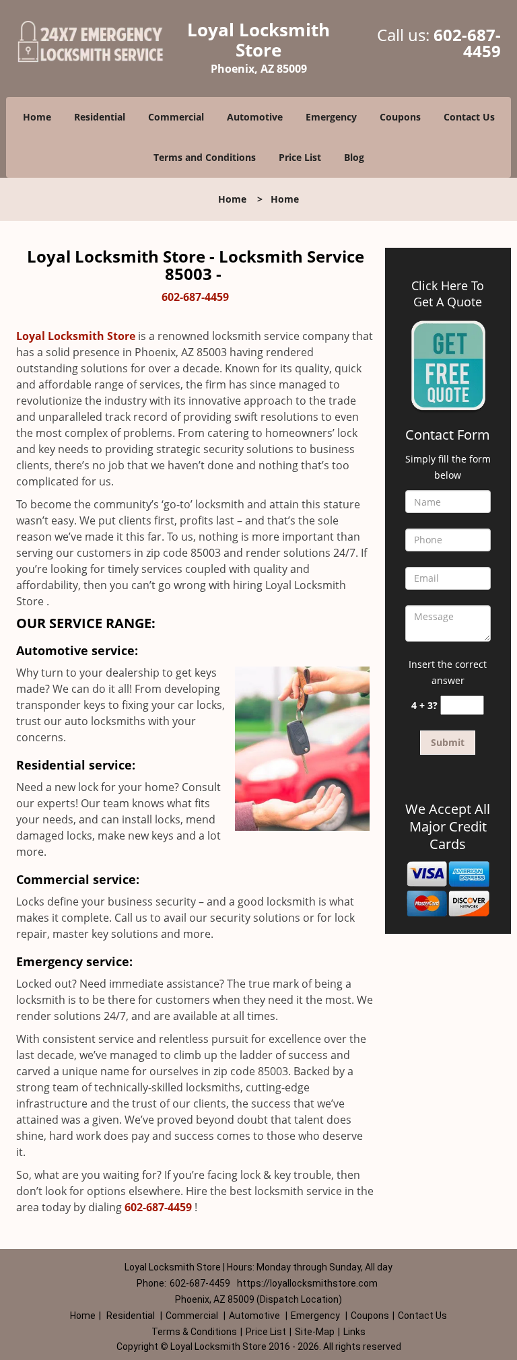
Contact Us (469, 116)
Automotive (255, 116)
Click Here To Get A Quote (447, 293)
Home (37, 116)
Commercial (176, 116)
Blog (354, 157)
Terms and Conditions (204, 157)
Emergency (331, 116)
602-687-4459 (467, 43)
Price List (300, 157)
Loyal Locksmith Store (75, 336)
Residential (99, 116)
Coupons (400, 116)
